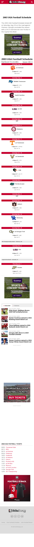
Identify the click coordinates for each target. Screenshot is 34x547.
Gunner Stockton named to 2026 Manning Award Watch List (20, 318)
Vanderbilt (9, 455)
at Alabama (9, 457)
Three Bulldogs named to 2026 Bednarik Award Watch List (19, 326)
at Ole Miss (9, 463)
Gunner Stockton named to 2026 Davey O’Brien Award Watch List (20, 341)
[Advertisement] (17, 8)
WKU (7, 449)
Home (3, 522)
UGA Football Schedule (12, 522)
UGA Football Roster (27, 522)
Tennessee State (11, 447)
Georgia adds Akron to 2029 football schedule (18, 333)
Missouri (8, 465)
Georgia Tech (10, 469)
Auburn (8, 459)
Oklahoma (9, 453)
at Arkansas (9, 451)
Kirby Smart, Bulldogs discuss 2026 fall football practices (19, 311)
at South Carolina (11, 467)
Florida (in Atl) (10, 461)
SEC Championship (11, 471)
